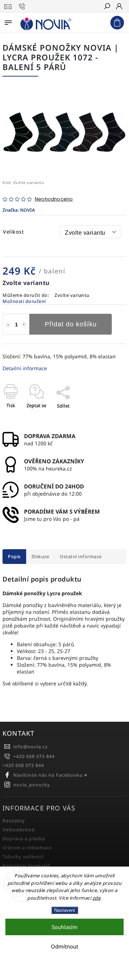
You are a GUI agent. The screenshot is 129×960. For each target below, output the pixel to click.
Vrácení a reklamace (27, 848)
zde (96, 898)
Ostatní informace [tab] (81, 557)
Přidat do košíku (71, 324)
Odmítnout (64, 946)
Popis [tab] (14, 557)
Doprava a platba (24, 839)
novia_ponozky (31, 785)
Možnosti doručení (24, 301)
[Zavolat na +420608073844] (23, 6)
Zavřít (108, 418)
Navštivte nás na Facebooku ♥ (50, 775)
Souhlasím (64, 927)
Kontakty (14, 821)
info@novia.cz (30, 747)
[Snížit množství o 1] (8, 325)
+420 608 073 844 (34, 756)
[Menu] (8, 21)
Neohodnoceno (54, 199)
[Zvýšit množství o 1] (24, 325)
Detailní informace (25, 368)
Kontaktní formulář (26, 866)
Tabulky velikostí (23, 857)
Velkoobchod (19, 830)
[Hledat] (106, 6)
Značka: (19, 210)
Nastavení (64, 910)
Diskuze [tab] (40, 557)
